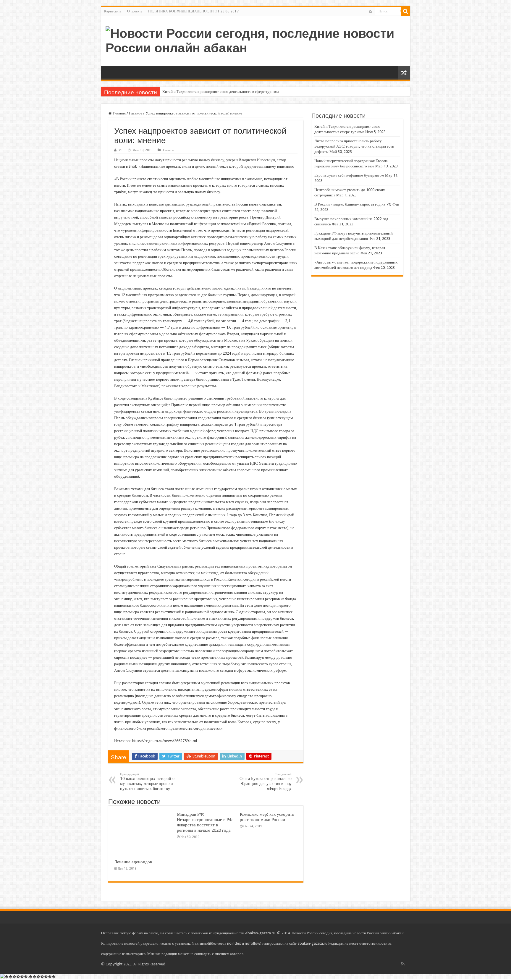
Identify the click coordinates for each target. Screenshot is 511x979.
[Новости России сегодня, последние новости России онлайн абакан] (256, 40)
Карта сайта (112, 11)
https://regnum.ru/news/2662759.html (164, 741)
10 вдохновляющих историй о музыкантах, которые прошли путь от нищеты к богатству (147, 781)
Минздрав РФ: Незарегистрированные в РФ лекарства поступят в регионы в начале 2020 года (204, 822)
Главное (135, 113)
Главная (119, 113)
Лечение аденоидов (133, 862)
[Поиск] (405, 11)
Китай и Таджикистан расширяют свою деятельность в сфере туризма (220, 91)
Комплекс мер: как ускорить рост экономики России (267, 817)
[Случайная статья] (404, 73)
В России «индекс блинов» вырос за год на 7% (353, 204)
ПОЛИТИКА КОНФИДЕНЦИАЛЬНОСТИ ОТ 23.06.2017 (193, 11)
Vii (120, 150)
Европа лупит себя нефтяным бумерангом (349, 175)
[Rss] (370, 11)
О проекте (134, 11)
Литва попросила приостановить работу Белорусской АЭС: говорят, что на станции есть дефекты (354, 146)
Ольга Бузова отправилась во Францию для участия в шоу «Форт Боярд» (266, 781)
